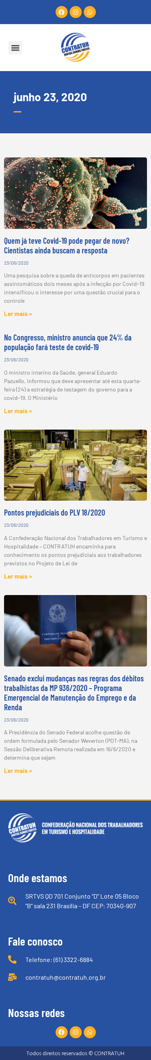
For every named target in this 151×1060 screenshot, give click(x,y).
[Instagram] (76, 12)
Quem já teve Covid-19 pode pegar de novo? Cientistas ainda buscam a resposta (66, 245)
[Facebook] (62, 12)
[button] (15, 47)
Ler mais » (18, 313)
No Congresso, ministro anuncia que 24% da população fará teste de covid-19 (68, 342)
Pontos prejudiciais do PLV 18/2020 (54, 512)
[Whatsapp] (90, 12)
